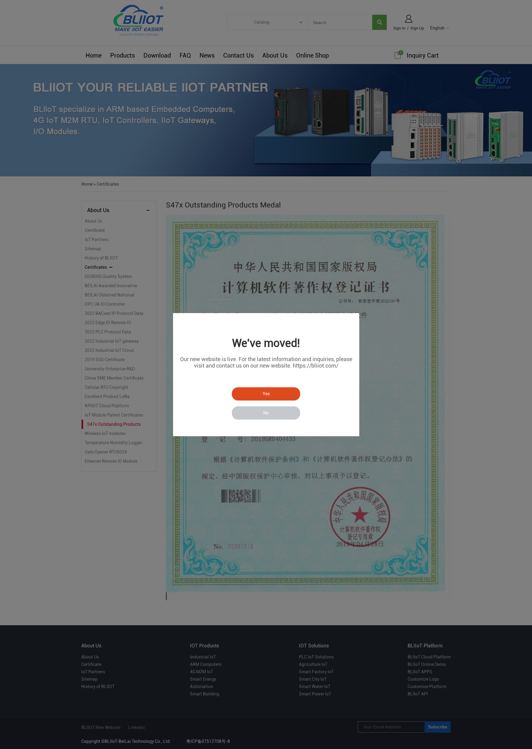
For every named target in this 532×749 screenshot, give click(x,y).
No (266, 412)
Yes (266, 393)
